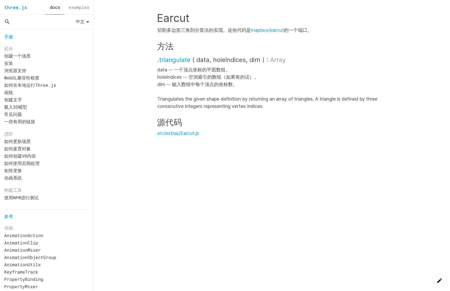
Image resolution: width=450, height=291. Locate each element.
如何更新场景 (17, 141)
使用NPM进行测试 (21, 198)
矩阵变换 (13, 171)
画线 (8, 92)
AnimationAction (23, 235)
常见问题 (13, 114)
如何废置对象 (17, 149)
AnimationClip (21, 243)
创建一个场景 (17, 56)
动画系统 (13, 178)
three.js (15, 7)
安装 (8, 63)
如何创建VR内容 (20, 156)
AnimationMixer (22, 250)
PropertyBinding (23, 279)
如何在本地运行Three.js (30, 85)
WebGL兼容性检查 (21, 78)
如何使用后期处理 (22, 163)
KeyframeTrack (21, 272)
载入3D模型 (15, 107)
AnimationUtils (22, 265)
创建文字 (13, 100)
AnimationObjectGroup (30, 257)
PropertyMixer (21, 286)
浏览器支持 (15, 70)
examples (78, 7)
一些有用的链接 (19, 122)
